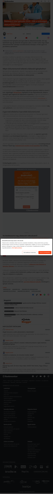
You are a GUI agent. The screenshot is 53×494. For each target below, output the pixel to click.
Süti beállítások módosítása (30, 252)
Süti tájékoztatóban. (17, 247)
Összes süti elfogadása (45, 252)
